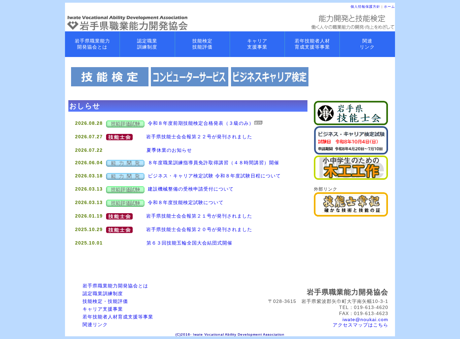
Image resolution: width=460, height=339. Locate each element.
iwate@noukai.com (365, 319)
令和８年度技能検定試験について (186, 202)
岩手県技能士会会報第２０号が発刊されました (199, 229)
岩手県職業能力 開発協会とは (92, 44)
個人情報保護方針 (365, 6)
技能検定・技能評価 (105, 301)
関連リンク (95, 324)
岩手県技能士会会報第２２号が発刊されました (199, 136)
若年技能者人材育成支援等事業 (118, 316)
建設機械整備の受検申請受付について (191, 189)
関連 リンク (367, 44)
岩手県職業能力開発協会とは (115, 285)
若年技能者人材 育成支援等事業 (312, 44)
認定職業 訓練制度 (147, 44)
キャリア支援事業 (103, 309)
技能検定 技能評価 (202, 44)
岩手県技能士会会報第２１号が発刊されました (199, 216)
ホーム (389, 6)
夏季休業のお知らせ (169, 150)
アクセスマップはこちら (360, 325)
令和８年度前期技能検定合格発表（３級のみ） (201, 123)
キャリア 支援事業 (257, 44)
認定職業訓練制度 (103, 293)
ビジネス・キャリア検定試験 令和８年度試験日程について (214, 175)
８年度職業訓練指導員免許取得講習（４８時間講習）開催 (213, 162)
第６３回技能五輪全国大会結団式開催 (189, 243)
